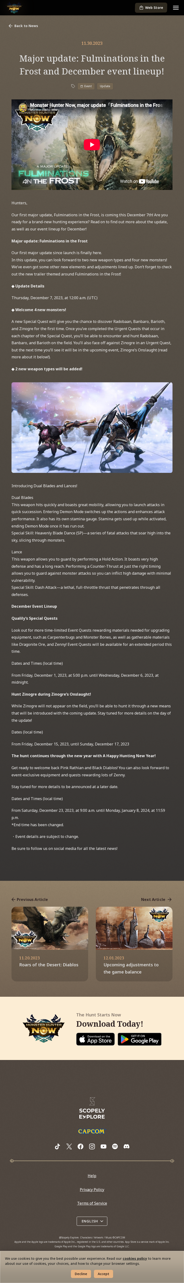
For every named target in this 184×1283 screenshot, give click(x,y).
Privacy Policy (92, 1189)
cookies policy (135, 1258)
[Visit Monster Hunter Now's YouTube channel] (103, 1146)
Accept (103, 1274)
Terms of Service (92, 1203)
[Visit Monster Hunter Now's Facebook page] (80, 1146)
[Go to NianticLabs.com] (92, 1108)
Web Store (154, 7)
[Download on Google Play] (139, 1039)
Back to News (26, 25)
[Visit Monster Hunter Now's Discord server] (126, 1146)
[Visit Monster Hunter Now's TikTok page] (57, 1146)
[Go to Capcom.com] (92, 1131)
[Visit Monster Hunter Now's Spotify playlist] (115, 1146)
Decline (81, 1274)
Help (92, 1175)
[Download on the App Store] (95, 1039)
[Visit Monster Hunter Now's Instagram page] (92, 1146)
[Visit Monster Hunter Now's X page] (69, 1146)
